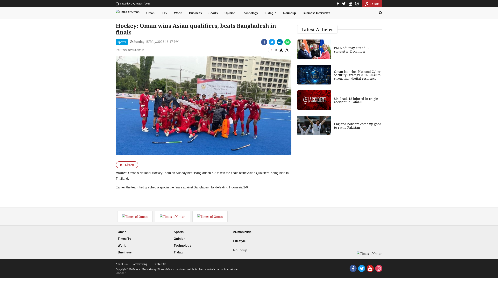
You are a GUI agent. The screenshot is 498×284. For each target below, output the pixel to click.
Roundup (289, 13)
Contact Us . (160, 264)
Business (195, 13)
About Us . (122, 264)
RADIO (374, 4)
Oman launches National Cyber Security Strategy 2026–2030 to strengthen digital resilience (357, 75)
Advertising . (140, 264)
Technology (250, 13)
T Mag (178, 252)
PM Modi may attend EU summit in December (352, 50)
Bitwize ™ (121, 272)
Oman (150, 13)
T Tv (164, 13)
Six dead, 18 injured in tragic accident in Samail (356, 100)
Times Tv (124, 238)
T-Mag (269, 13)
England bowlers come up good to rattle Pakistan (357, 126)
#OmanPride (242, 232)
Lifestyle (239, 241)
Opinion (229, 13)
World (178, 13)
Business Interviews (316, 13)
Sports (213, 13)
